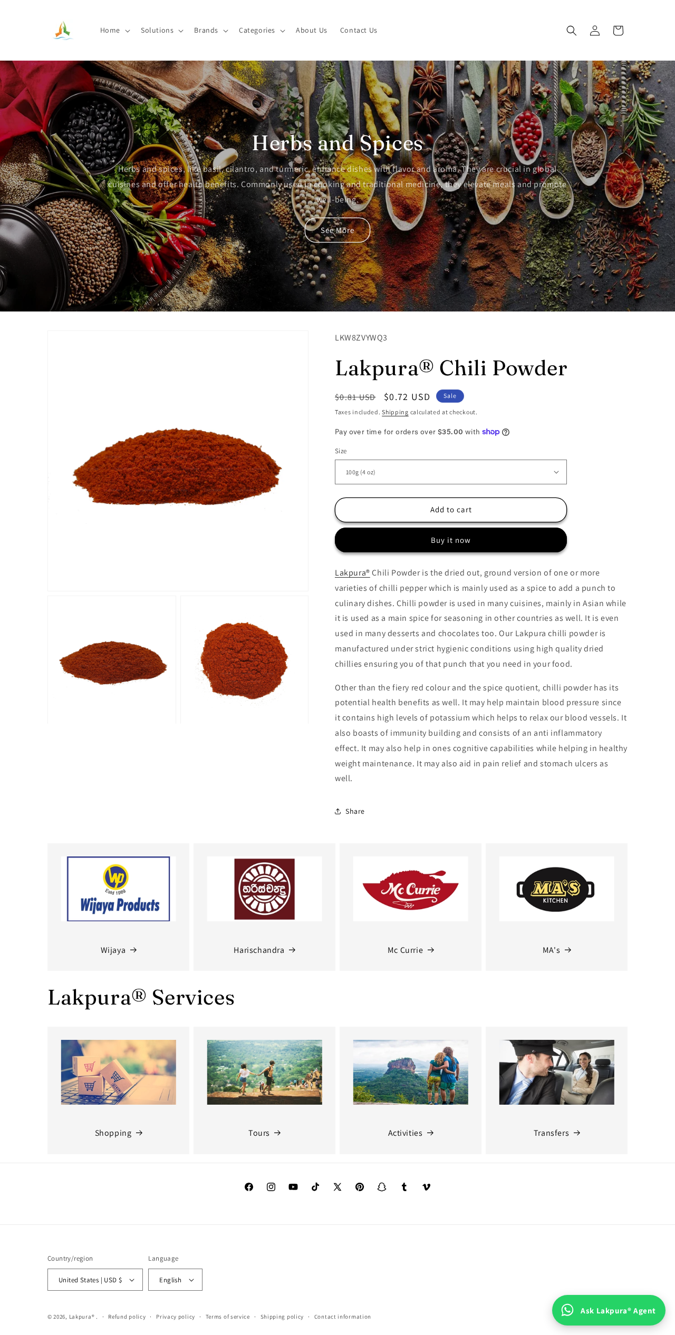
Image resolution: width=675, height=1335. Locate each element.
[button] (114, 30)
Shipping (395, 412)
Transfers (551, 1132)
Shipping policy (282, 1316)
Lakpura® (352, 572)
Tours (259, 1132)
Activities (405, 1132)
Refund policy (127, 1316)
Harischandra (259, 949)
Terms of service (228, 1316)
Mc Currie (405, 949)
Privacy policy (175, 1316)
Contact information (342, 1316)
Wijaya (113, 949)
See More (337, 230)
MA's (551, 949)
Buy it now (451, 540)
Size (341, 450)
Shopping (113, 1132)
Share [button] (355, 811)
